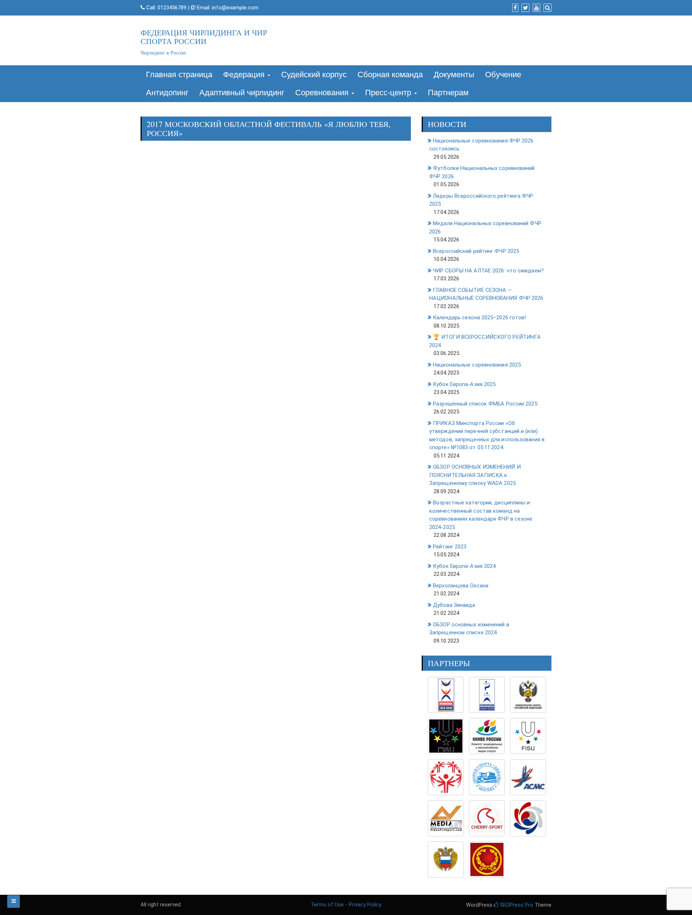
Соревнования (323, 92)
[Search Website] (546, 8)
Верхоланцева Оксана (460, 585)
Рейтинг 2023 (449, 546)
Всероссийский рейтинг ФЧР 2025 (476, 251)
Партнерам (448, 92)
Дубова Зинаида (454, 605)
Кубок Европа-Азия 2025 (464, 384)
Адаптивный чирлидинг (241, 92)
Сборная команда (390, 74)
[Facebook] (514, 8)
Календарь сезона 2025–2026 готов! (479, 317)
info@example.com (235, 7)
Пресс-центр (389, 92)
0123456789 (172, 7)
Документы (454, 74)
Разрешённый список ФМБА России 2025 (485, 403)
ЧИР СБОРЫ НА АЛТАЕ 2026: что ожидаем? (488, 270)
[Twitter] (524, 8)
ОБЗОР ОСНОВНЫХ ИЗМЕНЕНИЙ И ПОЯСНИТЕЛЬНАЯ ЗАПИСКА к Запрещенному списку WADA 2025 (475, 475)
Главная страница (179, 74)
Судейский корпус (314, 74)
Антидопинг (167, 92)
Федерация (245, 74)
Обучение (503, 74)
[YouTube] (535, 8)
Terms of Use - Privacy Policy (346, 904)
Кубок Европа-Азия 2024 (464, 566)
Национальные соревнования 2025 (477, 365)
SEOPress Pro (515, 905)
